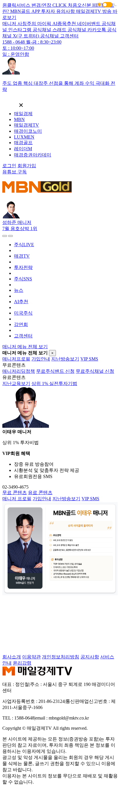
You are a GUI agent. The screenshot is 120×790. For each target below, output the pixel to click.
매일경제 (23, 113)
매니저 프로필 (16, 498)
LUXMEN (24, 136)
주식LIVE (24, 244)
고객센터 (23, 335)
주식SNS (23, 278)
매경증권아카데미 (32, 154)
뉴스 (18, 290)
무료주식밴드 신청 (55, 371)
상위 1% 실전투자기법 (54, 383)
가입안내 (40, 358)
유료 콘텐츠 (40, 492)
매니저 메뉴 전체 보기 (25, 346)
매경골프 (23, 142)
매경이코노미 (28, 131)
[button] (107, 4)
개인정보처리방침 (60, 656)
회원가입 (26, 165)
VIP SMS (89, 358)
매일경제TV (26, 125)
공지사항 (89, 656)
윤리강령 (22, 662)
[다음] (10, 236)
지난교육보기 (16, 383)
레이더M (23, 148)
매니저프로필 (16, 358)
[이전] (4, 236)
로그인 (9, 165)
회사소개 (11, 656)
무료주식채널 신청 (95, 371)
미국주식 (23, 313)
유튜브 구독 (14, 171)
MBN (19, 119)
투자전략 (23, 267)
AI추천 (21, 301)
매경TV (22, 255)
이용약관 (31, 656)
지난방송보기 (65, 358)
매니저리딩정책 (18, 371)
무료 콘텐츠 (14, 492)
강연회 (21, 324)
